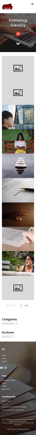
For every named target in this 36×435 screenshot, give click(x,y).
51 (21, 305)
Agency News (6, 389)
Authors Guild (6, 401)
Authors (4, 386)
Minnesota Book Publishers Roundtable (14, 407)
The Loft (4, 404)
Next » (27, 305)
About (4, 358)
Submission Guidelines (9, 380)
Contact (4, 361)
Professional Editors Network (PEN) (13, 410)
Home (4, 355)
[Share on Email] (18, 34)
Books (4, 383)
